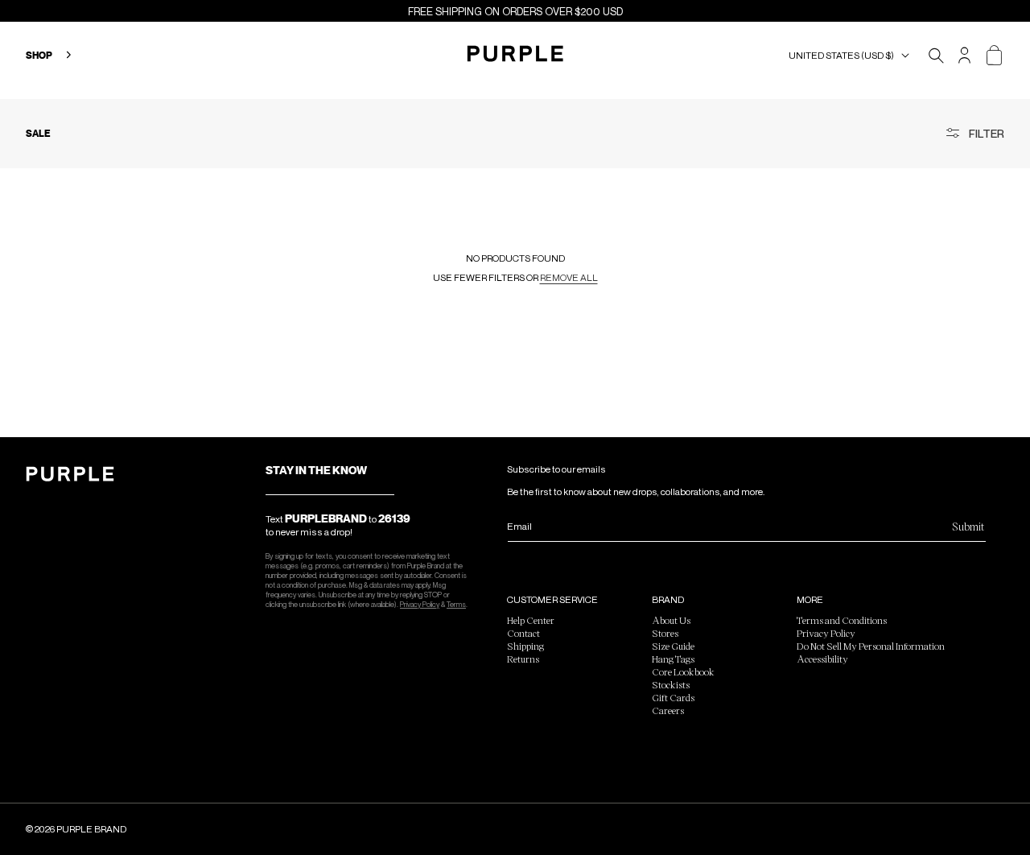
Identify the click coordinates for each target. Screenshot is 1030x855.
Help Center (530, 619)
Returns (523, 658)
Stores (665, 632)
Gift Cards (673, 697)
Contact (523, 632)
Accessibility (822, 658)
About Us (671, 619)
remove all (569, 277)
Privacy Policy (419, 604)
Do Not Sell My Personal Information (871, 645)
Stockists (671, 684)
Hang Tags (673, 658)
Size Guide (673, 645)
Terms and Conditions (842, 619)
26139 (394, 518)
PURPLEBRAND (326, 518)
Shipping (525, 645)
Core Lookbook (683, 671)
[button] (852, 55)
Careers (668, 710)
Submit (968, 526)
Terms (456, 604)
